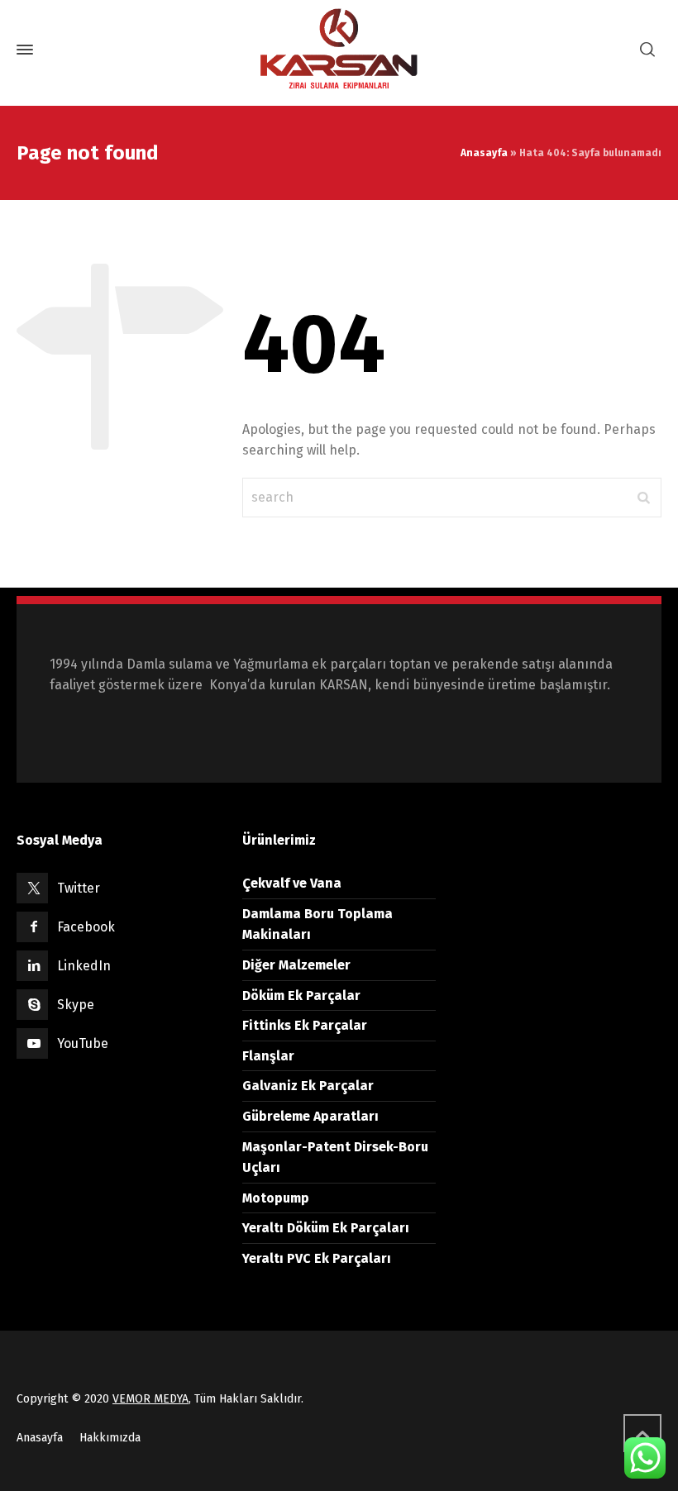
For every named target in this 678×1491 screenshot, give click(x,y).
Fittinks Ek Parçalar (304, 1025)
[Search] (647, 50)
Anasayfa (484, 153)
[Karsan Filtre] (339, 49)
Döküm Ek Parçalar (301, 995)
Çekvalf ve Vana (291, 883)
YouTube (82, 1043)
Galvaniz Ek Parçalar (308, 1085)
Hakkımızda (110, 1438)
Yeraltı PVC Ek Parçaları (316, 1258)
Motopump (275, 1198)
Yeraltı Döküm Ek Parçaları (325, 1228)
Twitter (78, 888)
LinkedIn (84, 966)
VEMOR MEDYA (150, 1399)
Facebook (86, 927)
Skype (75, 1004)
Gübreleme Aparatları (310, 1116)
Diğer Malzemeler (296, 965)
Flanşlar (268, 1056)
